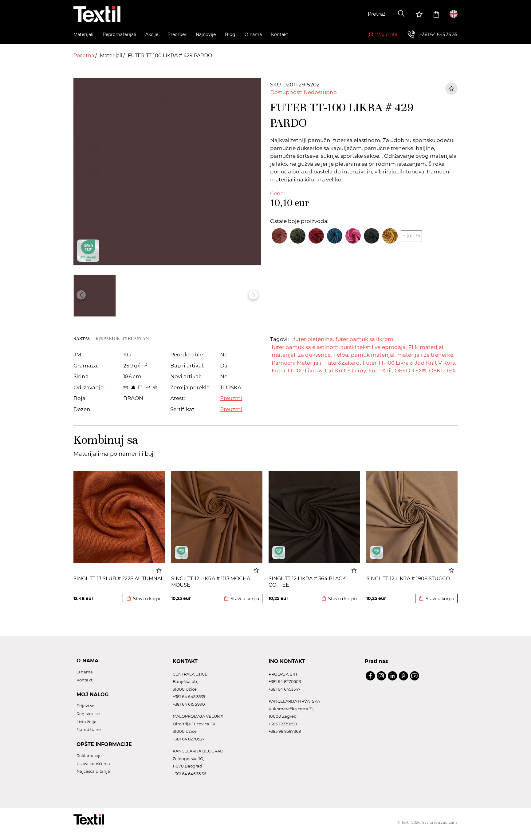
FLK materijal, (426, 347)
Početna (84, 55)
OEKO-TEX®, (411, 370)
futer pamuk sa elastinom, (306, 347)
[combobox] (348, 14)
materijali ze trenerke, (425, 355)
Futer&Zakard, (342, 363)
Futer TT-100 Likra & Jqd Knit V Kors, (409, 363)
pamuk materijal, (373, 355)
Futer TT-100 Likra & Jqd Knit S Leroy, (319, 370)
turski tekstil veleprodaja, (374, 347)
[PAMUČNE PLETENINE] (181, 552)
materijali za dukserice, (302, 355)
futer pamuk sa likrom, (365, 339)
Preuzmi (231, 398)
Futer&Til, (380, 370)
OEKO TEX (442, 370)
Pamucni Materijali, (297, 363)
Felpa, (341, 355)
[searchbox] (347, 14)
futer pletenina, (313, 339)
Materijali (111, 55)
